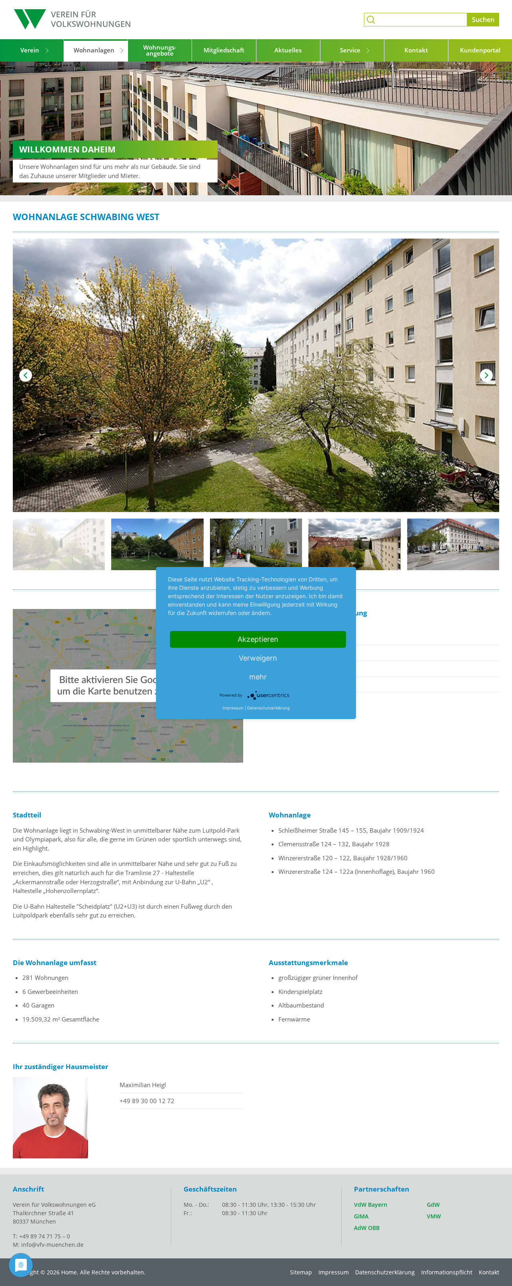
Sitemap (301, 1272)
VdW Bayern (370, 1204)
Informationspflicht (446, 1272)
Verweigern (258, 658)
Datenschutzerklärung (385, 1272)
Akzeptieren (258, 639)
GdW (433, 1204)
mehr (258, 677)
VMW (434, 1216)
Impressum (333, 1272)
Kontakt (489, 1272)
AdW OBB (367, 1228)
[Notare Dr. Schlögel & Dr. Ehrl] (73, 19)
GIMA (361, 1216)
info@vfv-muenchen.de (52, 1244)
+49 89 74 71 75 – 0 (44, 1236)
